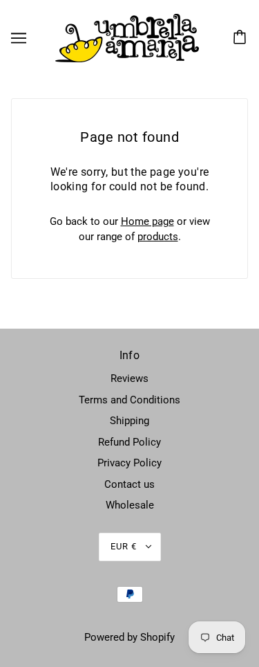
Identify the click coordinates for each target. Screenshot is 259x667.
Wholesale (130, 505)
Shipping (129, 420)
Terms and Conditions (129, 400)
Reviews (129, 378)
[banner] (127, 37)
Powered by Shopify (129, 637)
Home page (147, 221)
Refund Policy (129, 442)
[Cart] (241, 38)
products (157, 236)
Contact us (129, 484)
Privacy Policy (129, 463)
